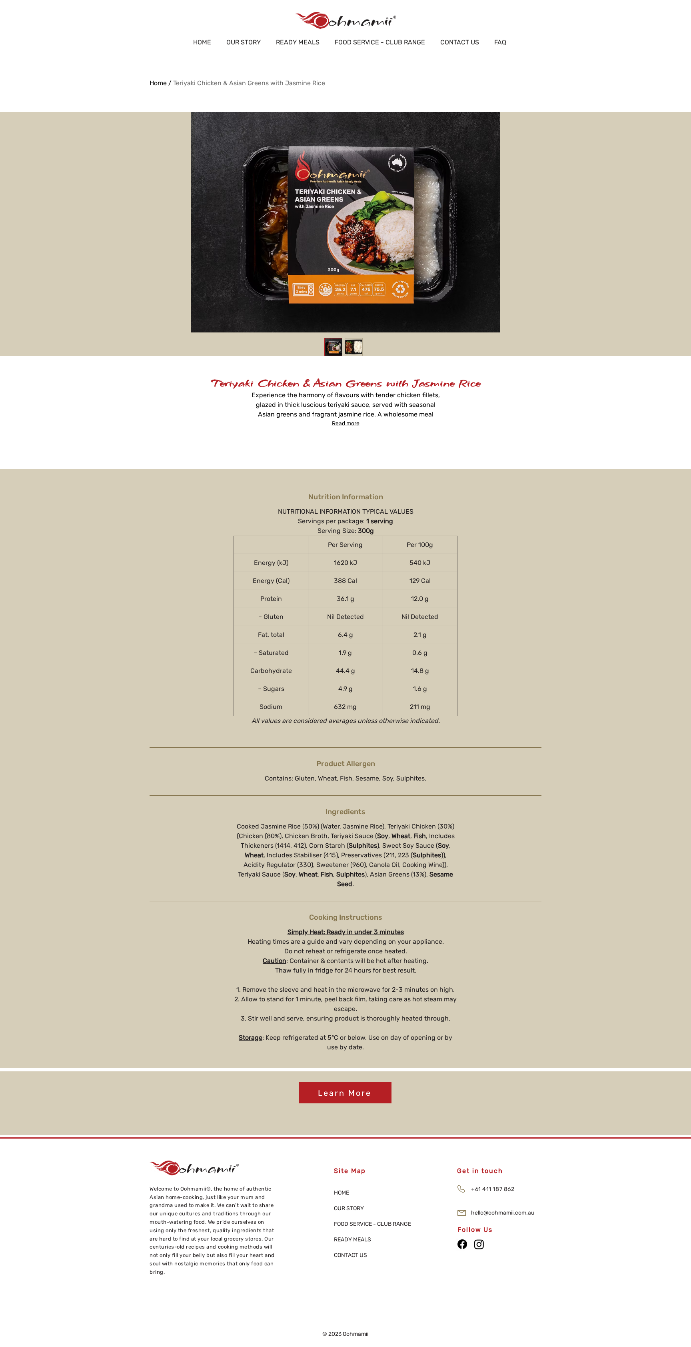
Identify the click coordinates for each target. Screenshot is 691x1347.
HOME (341, 1192)
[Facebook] (462, 1244)
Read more (345, 423)
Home (158, 83)
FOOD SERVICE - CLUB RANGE (362, 1224)
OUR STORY (349, 1208)
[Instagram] (479, 1244)
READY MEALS (352, 1239)
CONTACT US (350, 1255)
